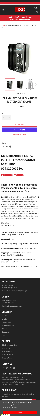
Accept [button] (20, 412)
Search (4, 316)
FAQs (3, 335)
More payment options (19, 135)
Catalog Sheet (7, 322)
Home (3, 25)
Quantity (4, 113)
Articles (4, 329)
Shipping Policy (7, 358)
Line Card (5, 319)
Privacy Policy (7, 351)
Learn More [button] (13, 407)
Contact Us (6, 332)
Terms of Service (7, 355)
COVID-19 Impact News (9, 345)
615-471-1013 (11, 300)
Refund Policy (6, 348)
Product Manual (13, 175)
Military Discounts (8, 325)
